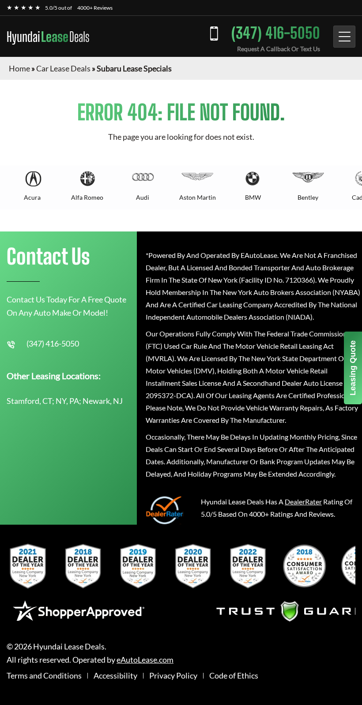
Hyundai (48, 37)
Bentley (308, 197)
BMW (253, 197)
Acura (32, 197)
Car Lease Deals (63, 68)
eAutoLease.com (145, 660)
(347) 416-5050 (275, 33)
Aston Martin (197, 197)
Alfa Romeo (87, 197)
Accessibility (115, 676)
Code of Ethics (233, 676)
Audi (142, 197)
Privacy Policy (173, 676)
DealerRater (303, 501)
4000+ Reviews (95, 7)
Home (19, 68)
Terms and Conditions (44, 676)
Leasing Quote (352, 367)
